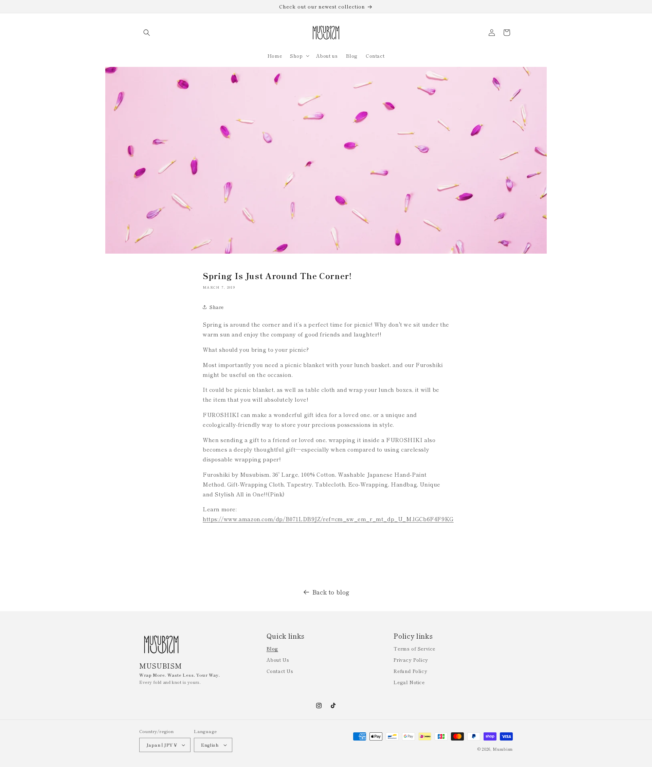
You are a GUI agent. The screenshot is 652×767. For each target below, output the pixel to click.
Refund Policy (410, 671)
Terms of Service (414, 648)
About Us (278, 659)
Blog (272, 648)
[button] (146, 32)
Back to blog (331, 591)
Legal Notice (409, 682)
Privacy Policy (411, 659)
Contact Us (280, 671)
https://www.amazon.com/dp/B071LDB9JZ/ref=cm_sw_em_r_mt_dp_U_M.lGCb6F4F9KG (328, 519)
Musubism (503, 749)
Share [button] (217, 307)
